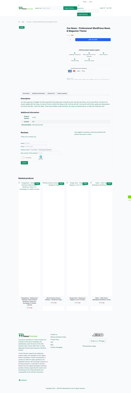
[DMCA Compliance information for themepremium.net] (98, 335)
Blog (52, 345)
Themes (71, 78)
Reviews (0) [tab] (51, 93)
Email (23, 146)
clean (72, 79)
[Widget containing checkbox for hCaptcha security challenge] (32, 158)
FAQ (52, 342)
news (88, 79)
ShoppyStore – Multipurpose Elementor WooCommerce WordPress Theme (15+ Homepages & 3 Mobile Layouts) (29, 301)
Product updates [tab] (62, 93)
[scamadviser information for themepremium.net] (98, 346)
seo (100, 79)
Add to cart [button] (51, 306)
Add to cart (92, 39)
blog (69, 79)
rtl (98, 79)
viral (108, 79)
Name (23, 143)
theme (105, 79)
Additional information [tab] (38, 93)
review (95, 79)
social (102, 79)
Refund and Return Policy (58, 337)
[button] (88, 5)
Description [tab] (26, 93)
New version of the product (29, 153)
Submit (24, 162)
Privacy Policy (55, 339)
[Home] (18, 21)
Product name (25, 150)
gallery (80, 79)
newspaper (92, 79)
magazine (84, 79)
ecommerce (76, 79)
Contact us (54, 334)
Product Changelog (56, 347)
